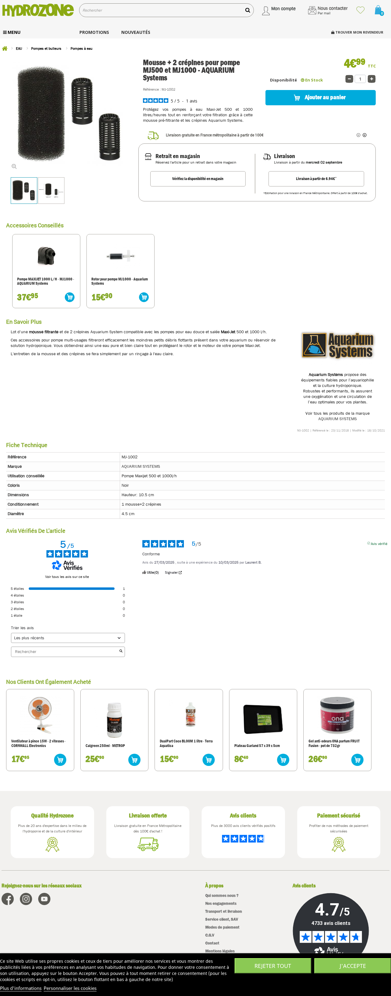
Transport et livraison (223, 911)
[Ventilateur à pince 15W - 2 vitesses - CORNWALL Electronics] (40, 715)
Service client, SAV (221, 919)
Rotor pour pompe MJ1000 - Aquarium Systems (119, 281)
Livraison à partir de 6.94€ (316, 178)
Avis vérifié (379, 543)
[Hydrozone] (38, 10)
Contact (212, 943)
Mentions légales (220, 951)
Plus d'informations (21, 988)
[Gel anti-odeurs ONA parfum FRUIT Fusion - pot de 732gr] (337, 715)
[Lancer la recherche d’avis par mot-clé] (121, 651)
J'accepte (353, 965)
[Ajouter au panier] (70, 297)
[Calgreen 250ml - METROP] (114, 719)
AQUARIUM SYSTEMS (337, 418)
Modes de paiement (222, 927)
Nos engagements (220, 903)
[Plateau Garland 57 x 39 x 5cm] (263, 719)
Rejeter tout (272, 965)
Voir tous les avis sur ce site (67, 577)
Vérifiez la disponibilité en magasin (197, 178)
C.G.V (209, 935)
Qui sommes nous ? (222, 895)
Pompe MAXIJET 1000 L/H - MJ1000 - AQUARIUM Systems (45, 281)
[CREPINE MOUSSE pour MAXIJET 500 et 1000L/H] (24, 190)
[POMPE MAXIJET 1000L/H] (46, 255)
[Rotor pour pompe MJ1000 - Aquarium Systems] (120, 255)
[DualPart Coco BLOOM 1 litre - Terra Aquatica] (189, 715)
